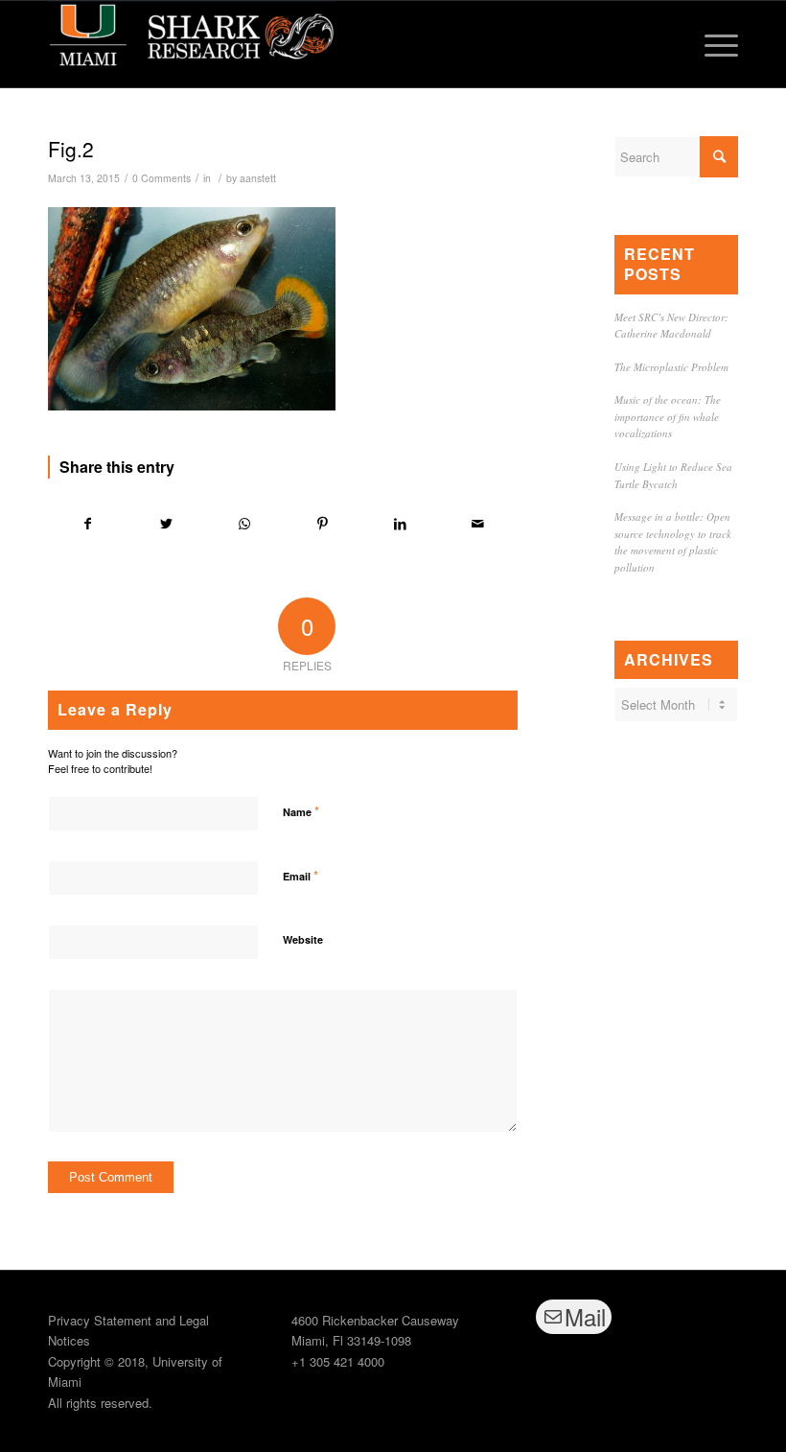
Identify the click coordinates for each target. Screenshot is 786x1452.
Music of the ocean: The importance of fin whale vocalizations (667, 416)
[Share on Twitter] (165, 524)
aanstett (258, 178)
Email (300, 875)
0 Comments (161, 178)
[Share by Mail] (478, 524)
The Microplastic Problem (671, 367)
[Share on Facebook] (88, 524)
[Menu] (711, 44)
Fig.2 (71, 148)
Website (303, 939)
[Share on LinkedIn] (399, 524)
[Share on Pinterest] (322, 524)
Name (301, 811)
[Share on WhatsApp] (244, 524)
